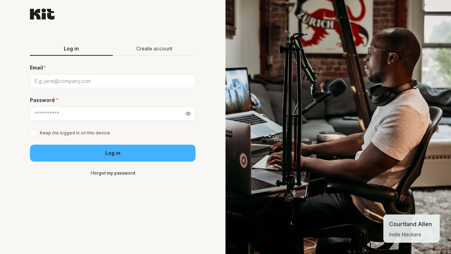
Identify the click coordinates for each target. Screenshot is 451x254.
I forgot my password (113, 173)
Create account (154, 49)
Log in (113, 153)
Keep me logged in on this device (75, 132)
